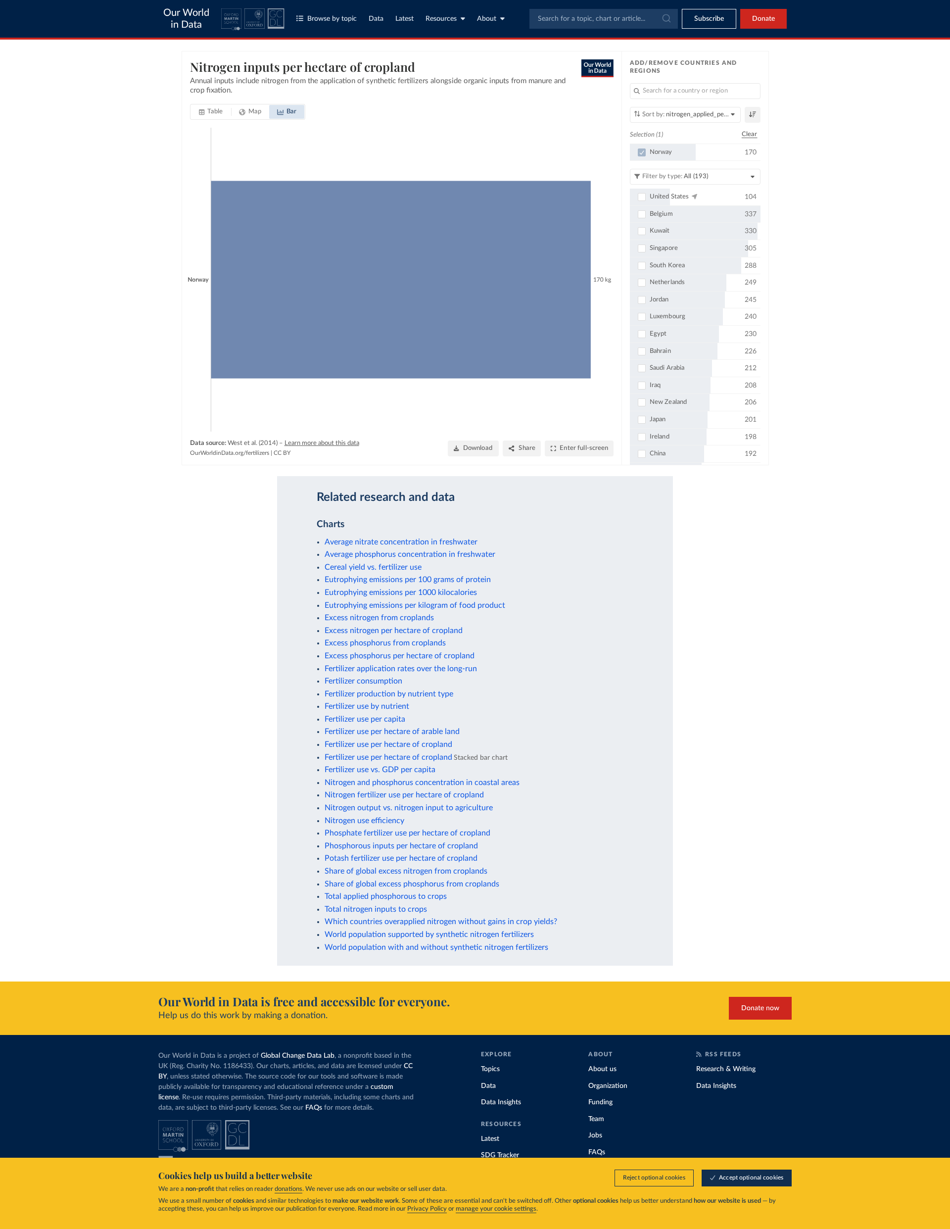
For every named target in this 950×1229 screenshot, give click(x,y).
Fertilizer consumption (363, 681)
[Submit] (665, 19)
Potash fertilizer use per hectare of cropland (401, 858)
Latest (404, 18)
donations (288, 1189)
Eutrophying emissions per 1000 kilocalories (401, 592)
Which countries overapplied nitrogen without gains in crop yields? (441, 922)
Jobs (595, 1135)
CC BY (282, 453)
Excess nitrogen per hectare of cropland (394, 631)
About (486, 18)
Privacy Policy (427, 1209)
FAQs (313, 1107)
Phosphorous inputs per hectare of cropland (401, 846)
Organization (607, 1085)
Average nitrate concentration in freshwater (401, 542)
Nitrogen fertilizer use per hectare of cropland (404, 795)
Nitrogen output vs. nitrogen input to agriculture (409, 808)
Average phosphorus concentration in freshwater (410, 554)
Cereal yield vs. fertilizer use (373, 567)
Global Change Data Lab (297, 1055)
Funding (600, 1102)
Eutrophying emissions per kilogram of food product (415, 605)
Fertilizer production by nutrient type (389, 694)
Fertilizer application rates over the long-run (401, 669)
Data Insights (501, 1102)
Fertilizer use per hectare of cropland (388, 744)
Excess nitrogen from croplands (379, 618)
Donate (763, 18)
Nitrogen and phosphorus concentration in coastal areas (422, 783)
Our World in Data (186, 19)
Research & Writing (726, 1069)
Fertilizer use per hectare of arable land (392, 732)
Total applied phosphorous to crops (386, 896)
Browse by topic (332, 18)
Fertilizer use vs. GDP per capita (380, 770)
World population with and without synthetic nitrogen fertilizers (436, 947)
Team (596, 1119)
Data (376, 18)
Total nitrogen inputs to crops (376, 909)
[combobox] (603, 19)
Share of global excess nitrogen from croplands (406, 871)
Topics (490, 1069)
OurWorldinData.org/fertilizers (229, 453)
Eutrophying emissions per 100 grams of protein (408, 580)
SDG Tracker (500, 1155)
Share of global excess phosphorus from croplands (412, 884)
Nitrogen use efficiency (364, 821)
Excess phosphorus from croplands (385, 643)
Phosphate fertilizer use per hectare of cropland (407, 833)
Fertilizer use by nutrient (367, 706)
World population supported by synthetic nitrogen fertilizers (429, 934)
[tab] (211, 112)
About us (602, 1069)
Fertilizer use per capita (365, 719)
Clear (750, 134)
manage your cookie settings (496, 1209)
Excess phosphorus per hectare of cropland (400, 656)
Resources (441, 18)
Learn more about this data (322, 443)
